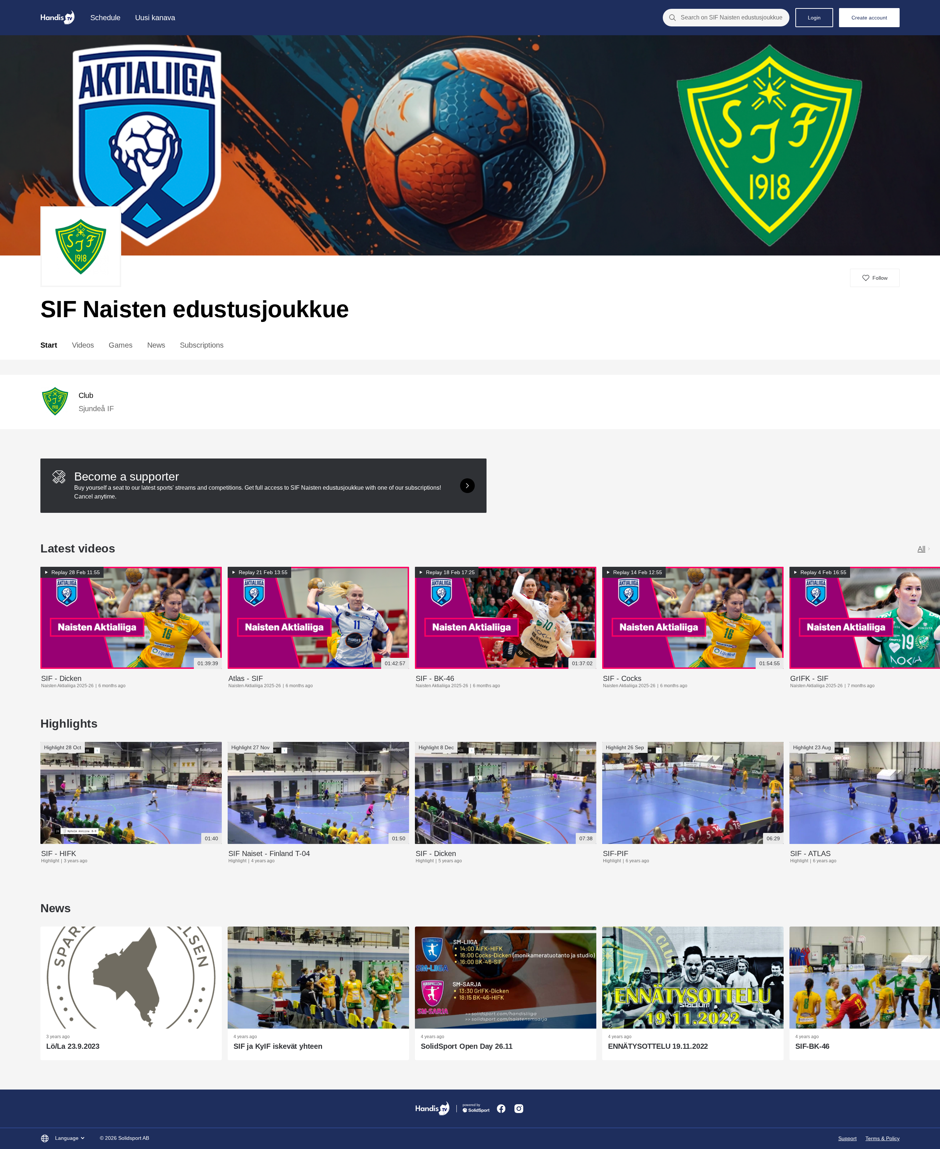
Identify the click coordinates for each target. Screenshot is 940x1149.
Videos (83, 345)
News (156, 345)
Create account (869, 18)
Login (814, 18)
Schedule (105, 18)
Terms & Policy (882, 1138)
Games (121, 345)
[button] (875, 278)
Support (847, 1138)
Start (48, 345)
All (921, 549)
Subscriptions (202, 345)
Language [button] (67, 1138)
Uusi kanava (155, 18)
